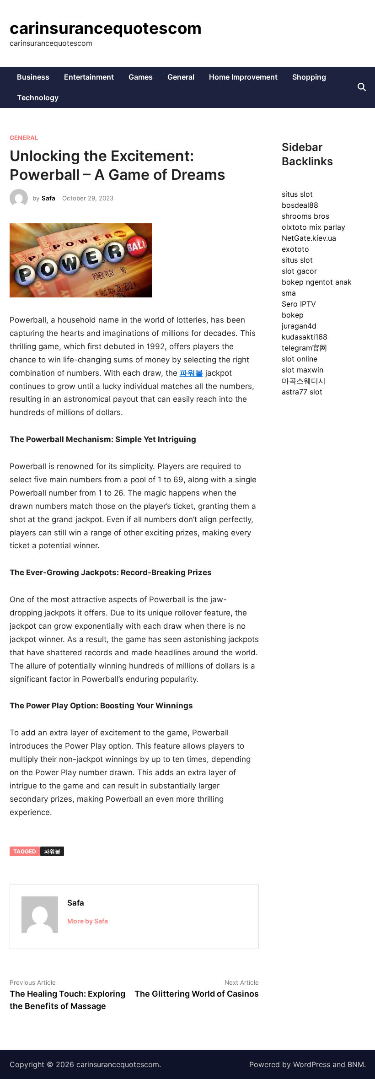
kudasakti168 (304, 336)
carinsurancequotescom (106, 28)
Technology (38, 97)
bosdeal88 (300, 205)
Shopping (309, 76)
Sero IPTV (299, 303)
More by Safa (87, 921)
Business (33, 76)
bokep (293, 314)
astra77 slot (302, 391)
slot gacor (299, 270)
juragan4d (299, 325)
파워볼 (52, 851)
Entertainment (89, 76)
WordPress (311, 1064)
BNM (356, 1064)
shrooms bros (305, 216)
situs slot (297, 194)
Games (141, 76)
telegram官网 (304, 347)
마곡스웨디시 (304, 380)
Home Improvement (243, 76)
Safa (48, 198)
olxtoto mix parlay (313, 227)
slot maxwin (302, 369)
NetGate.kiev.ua (309, 238)
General (180, 76)
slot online (299, 358)
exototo (295, 249)
